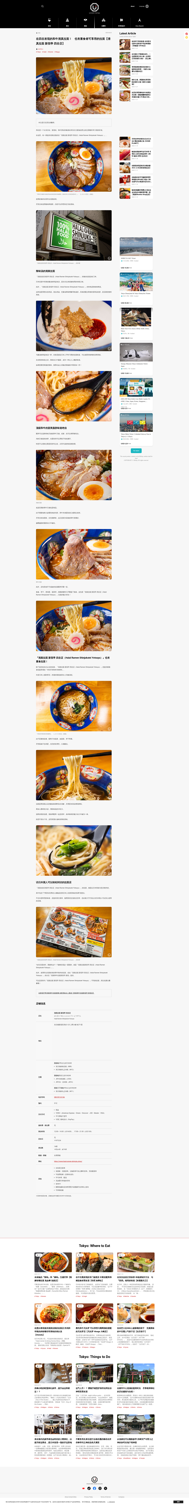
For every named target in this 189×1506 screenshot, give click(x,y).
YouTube (83, 1488)
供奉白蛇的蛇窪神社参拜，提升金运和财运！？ (52, 1390)
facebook (94, 1488)
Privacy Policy (88, 1497)
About (132, 6)
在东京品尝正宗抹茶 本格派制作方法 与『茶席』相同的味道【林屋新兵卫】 (135, 1279)
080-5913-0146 (59, 1097)
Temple (142, 1458)
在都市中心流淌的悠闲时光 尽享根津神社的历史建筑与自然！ (136, 1390)
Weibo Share (186, 34)
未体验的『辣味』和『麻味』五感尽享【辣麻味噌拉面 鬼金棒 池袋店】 (53, 1279)
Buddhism (127, 1458)
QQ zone (186, 37)
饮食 (39, 33)
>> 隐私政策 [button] (111, 1502)
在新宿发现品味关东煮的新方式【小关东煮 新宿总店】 (141, 167)
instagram (100, 1488)
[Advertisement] (54, 1215)
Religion (44, 1407)
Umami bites (94, 8)
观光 (39, 1366)
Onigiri (85, 1296)
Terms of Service (106, 1497)
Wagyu (58, 52)
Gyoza (44, 1348)
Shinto (51, 1407)
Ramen (51, 52)
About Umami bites (70, 1497)
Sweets (134, 1296)
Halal (44, 52)
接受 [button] (178, 1502)
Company (121, 1497)
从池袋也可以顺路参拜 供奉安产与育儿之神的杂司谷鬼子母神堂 (135, 1441)
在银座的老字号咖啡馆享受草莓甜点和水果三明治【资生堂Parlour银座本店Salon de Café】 (141, 179)
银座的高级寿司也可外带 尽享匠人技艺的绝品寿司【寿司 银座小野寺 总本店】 (141, 154)
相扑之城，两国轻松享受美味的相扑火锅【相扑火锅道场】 (141, 82)
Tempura (85, 1347)
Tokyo (39, 52)
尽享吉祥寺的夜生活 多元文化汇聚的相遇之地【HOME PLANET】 (141, 141)
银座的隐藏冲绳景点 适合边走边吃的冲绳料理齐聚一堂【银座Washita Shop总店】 (141, 192)
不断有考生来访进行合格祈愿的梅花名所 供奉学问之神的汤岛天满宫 (93, 1441)
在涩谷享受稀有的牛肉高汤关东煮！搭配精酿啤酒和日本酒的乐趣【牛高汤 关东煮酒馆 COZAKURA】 (141, 95)
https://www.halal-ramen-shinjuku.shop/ (68, 1161)
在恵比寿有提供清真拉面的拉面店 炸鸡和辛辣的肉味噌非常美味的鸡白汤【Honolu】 (52, 1331)
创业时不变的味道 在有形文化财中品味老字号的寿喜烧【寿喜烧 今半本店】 (141, 43)
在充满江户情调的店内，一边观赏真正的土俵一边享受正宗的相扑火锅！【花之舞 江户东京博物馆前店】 (141, 56)
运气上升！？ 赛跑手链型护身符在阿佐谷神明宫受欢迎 (94, 1390)
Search (42, 6)
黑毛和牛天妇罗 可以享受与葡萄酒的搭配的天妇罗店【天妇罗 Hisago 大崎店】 (94, 1330)
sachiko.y (40, 49)
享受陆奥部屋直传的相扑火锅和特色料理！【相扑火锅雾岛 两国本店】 (141, 69)
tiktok (89, 1488)
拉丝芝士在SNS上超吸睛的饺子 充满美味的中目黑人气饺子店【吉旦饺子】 (135, 1330)
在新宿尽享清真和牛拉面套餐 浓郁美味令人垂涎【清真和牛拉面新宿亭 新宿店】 (66, 993)
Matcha (126, 1296)
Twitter (105, 1488)
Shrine (57, 1407)
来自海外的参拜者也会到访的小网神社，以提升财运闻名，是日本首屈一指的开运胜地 (53, 1441)
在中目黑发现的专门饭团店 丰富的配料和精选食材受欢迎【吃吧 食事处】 (94, 1279)
